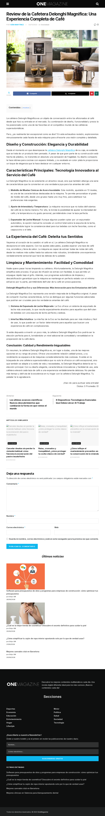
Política (57, 712)
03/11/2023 (33, 25)
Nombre (10, 516)
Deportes (10, 709)
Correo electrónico (15, 527)
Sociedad (45, 25)
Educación (11, 716)
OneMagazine (43, 812)
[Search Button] (97, 4)
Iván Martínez (17, 25)
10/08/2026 (76, 457)
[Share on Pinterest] (92, 93)
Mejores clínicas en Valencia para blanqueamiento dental (32, 793)
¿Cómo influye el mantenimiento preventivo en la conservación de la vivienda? (85, 451)
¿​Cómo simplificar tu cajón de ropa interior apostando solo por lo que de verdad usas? (45, 638)
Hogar (9, 723)
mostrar (26, 108)
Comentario (12, 484)
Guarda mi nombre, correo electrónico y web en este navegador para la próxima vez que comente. (54, 539)
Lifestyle (10, 726)
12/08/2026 (11, 460)
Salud (56, 716)
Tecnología (59, 723)
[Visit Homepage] (52, 3)
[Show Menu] (7, 4)
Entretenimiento (14, 719)
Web (56, 527)
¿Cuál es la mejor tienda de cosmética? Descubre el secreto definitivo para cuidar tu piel (46, 625)
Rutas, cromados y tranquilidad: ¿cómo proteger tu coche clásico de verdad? (52, 451)
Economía (11, 712)
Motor (56, 709)
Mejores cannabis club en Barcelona (22, 651)
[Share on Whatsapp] (96, 93)
